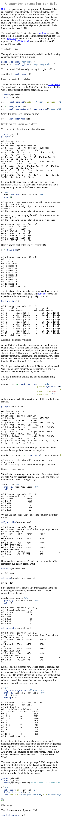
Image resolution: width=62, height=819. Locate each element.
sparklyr (42, 33)
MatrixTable (54, 84)
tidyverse (11, 38)
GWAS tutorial (22, 41)
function (42, 293)
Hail (3, 9)
